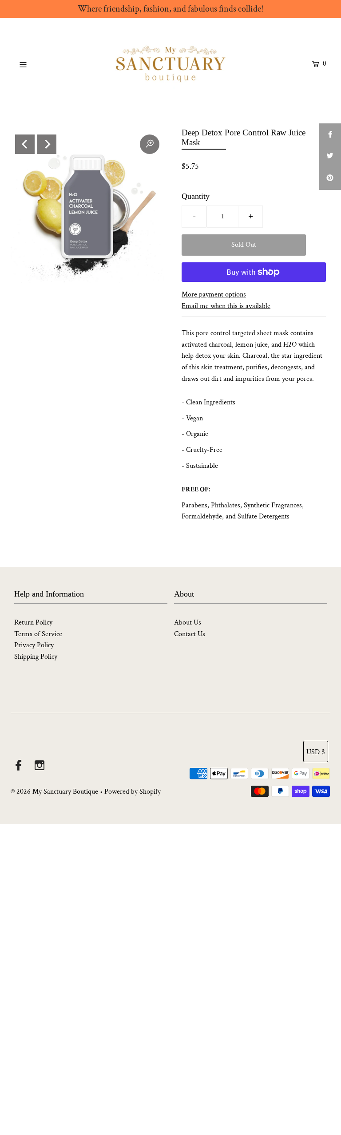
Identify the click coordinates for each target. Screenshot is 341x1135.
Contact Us (189, 634)
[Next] (46, 144)
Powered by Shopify (132, 791)
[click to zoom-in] (149, 144)
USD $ (315, 752)
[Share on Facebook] (330, 134)
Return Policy (33, 622)
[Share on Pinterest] (330, 179)
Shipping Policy (35, 656)
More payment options (214, 294)
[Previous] (25, 144)
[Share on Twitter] (330, 157)
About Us (187, 622)
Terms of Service (38, 634)
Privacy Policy (34, 645)
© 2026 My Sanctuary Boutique (54, 791)
